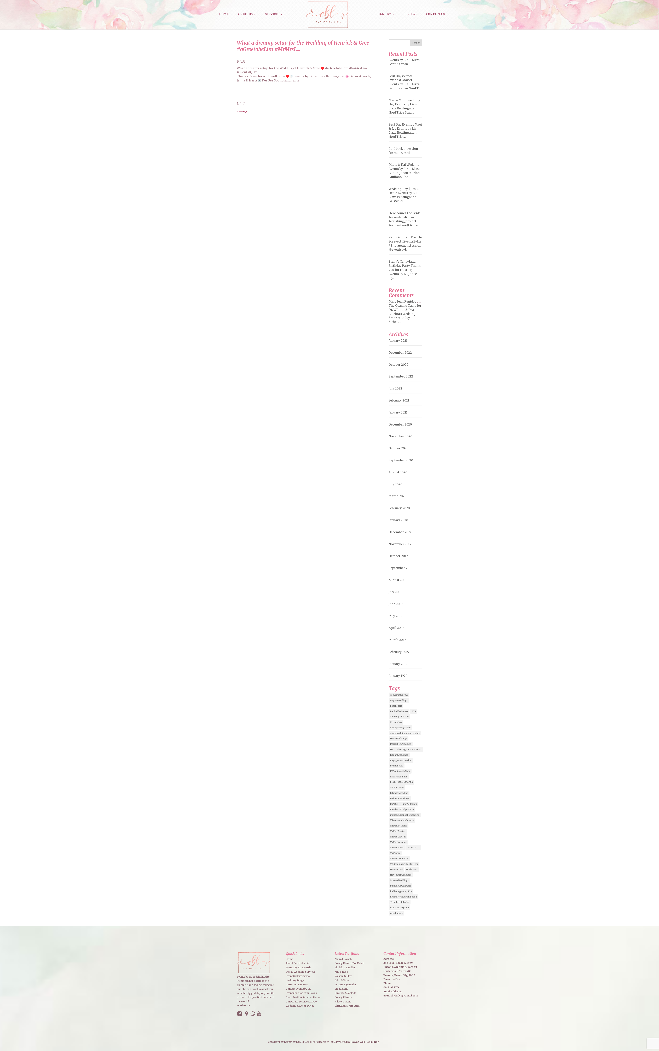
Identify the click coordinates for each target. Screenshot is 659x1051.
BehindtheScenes (399, 711)
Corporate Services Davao (301, 1001)
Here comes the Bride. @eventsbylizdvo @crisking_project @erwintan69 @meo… (405, 219)
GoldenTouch (397, 787)
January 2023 (398, 341)
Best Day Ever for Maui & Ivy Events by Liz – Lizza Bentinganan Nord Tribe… (405, 131)
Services (272, 14)
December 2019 (400, 532)
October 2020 (398, 448)
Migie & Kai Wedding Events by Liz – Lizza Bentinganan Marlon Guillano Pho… (404, 171)
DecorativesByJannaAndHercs (406, 749)
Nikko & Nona (343, 1001)
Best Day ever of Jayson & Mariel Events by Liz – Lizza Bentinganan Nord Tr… (405, 82)
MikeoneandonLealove (402, 820)
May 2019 (395, 616)
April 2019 (396, 628)
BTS (414, 711)
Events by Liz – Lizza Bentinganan (404, 62)
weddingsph (396, 913)
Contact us (435, 14)
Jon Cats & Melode (345, 993)
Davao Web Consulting (365, 1041)
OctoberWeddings (399, 880)
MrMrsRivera (397, 847)
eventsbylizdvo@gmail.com (400, 995)
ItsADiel (394, 804)
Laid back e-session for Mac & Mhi (403, 151)
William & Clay (343, 976)
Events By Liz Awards (298, 967)
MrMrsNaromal (398, 842)
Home (224, 14)
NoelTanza (411, 869)
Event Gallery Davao (298, 976)
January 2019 (398, 664)
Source (242, 112)
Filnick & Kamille (345, 967)
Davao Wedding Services (300, 971)
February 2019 (399, 652)
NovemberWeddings (401, 874)
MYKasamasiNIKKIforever (404, 864)
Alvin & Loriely (343, 959)
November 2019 (400, 544)
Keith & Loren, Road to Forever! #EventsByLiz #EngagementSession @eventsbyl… (405, 243)
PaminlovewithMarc (400, 885)
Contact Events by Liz (298, 988)
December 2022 (400, 353)
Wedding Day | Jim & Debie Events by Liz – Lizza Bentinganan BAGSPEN (404, 195)
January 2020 (398, 520)
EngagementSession (401, 760)
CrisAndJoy (396, 722)
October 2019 (398, 556)
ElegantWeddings (399, 755)
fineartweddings (398, 776)
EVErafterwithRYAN (400, 771)
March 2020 (397, 496)
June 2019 (396, 604)
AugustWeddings (399, 700)
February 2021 (399, 400)
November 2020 (400, 436)
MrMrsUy (395, 853)
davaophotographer (400, 727)
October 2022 (398, 365)
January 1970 (398, 676)
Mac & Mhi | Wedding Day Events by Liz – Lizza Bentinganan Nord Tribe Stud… (404, 106)
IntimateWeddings (399, 798)
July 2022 (395, 388)
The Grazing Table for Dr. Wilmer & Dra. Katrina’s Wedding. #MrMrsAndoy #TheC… (405, 314)
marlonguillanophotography (404, 815)
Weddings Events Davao (300, 1005)
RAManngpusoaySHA (401, 891)
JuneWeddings (409, 804)
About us (245, 14)
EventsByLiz (396, 765)
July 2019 (395, 592)
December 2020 (400, 424)
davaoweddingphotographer (405, 733)
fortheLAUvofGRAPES (401, 782)
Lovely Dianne (343, 997)
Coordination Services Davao (303, 997)
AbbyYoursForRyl (399, 695)
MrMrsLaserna (398, 836)
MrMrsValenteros (399, 858)
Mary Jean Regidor (402, 301)
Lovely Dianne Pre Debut (349, 963)
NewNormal (396, 869)
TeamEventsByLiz (399, 902)
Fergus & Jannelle (345, 984)
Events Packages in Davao (301, 993)
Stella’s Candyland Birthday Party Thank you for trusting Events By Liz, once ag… (404, 270)
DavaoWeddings (398, 738)
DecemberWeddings (400, 744)
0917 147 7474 (391, 987)
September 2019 (400, 568)
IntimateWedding (399, 793)
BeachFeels (396, 706)
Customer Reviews (297, 984)
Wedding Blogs (295, 980)
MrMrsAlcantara (398, 825)
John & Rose (342, 980)
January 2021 (398, 412)
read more (243, 1005)
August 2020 (398, 472)
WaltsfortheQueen (399, 907)
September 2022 (401, 376)
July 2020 (395, 484)
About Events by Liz (297, 963)
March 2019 (397, 640)
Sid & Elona (341, 988)
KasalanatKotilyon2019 (402, 809)
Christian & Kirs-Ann (347, 1005)
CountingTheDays (399, 716)
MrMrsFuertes (397, 831)
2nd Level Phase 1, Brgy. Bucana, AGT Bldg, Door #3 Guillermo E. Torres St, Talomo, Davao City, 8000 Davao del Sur (400, 971)
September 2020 (401, 460)
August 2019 (398, 580)
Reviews (410, 14)
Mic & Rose (341, 971)
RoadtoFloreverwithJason (403, 896)
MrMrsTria (413, 847)
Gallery (384, 14)
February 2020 (399, 508)
